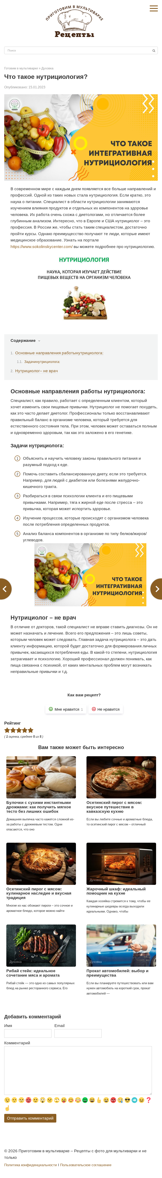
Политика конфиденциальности (30, 1165)
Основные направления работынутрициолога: (59, 353)
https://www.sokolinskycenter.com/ (42, 246)
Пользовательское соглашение (85, 1165)
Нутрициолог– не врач (36, 371)
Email (59, 1025)
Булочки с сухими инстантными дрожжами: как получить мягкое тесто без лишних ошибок (38, 807)
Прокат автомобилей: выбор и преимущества (117, 973)
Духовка (47, 68)
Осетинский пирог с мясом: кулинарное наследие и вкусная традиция (38, 893)
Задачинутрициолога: (42, 362)
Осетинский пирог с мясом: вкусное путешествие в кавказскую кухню (114, 807)
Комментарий (17, 1043)
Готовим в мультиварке (21, 68)
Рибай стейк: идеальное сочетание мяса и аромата (33, 973)
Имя (8, 1025)
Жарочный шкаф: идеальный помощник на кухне (116, 891)
